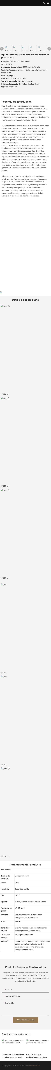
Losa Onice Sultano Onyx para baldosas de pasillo (13, 1055)
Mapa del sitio (34, 1065)
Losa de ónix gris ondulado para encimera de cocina (37, 1056)
